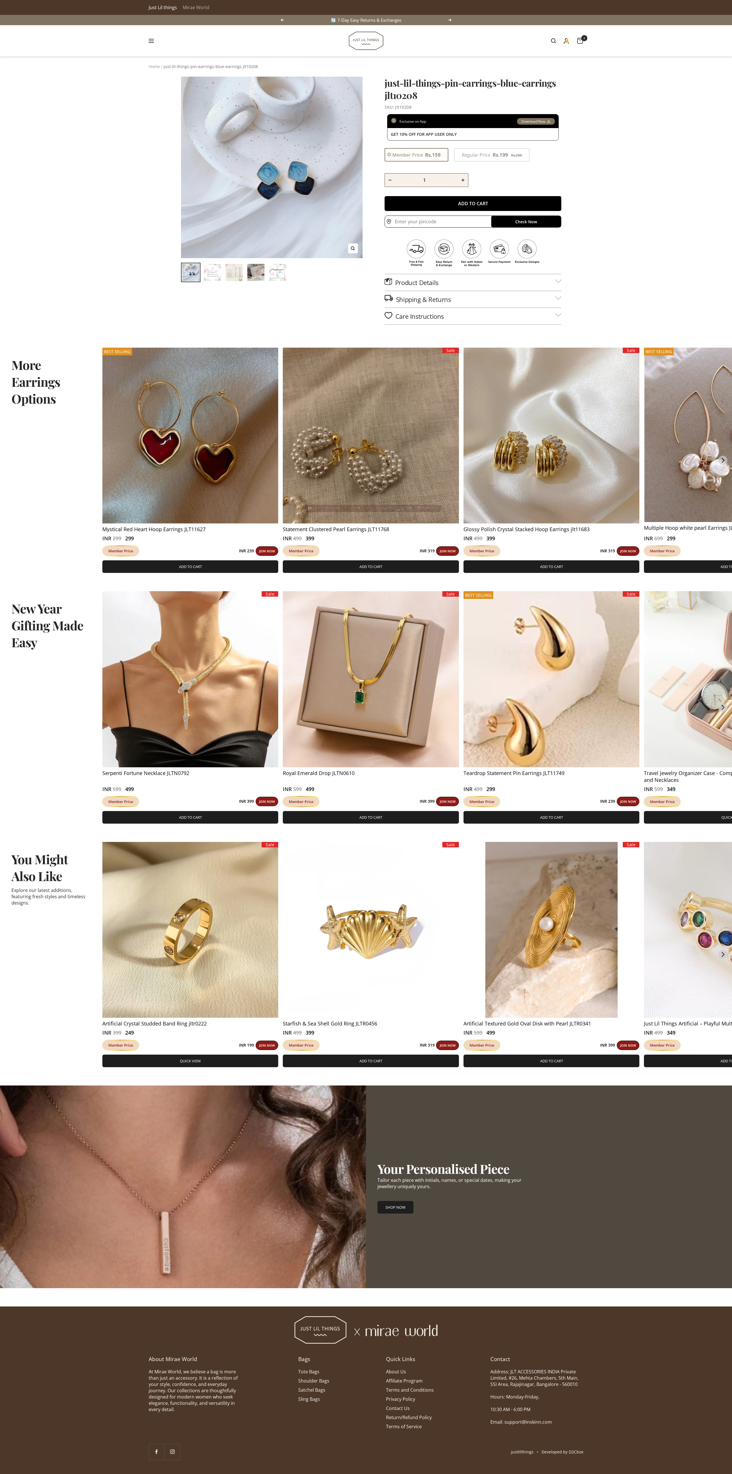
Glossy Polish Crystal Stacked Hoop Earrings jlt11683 (527, 529)
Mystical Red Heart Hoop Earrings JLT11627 (154, 529)
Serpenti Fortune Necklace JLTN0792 (145, 773)
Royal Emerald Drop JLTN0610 (319, 773)
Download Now (533, 121)
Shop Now (395, 1207)
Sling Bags (309, 1399)
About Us (396, 1372)
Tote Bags (308, 1372)
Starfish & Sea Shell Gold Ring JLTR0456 (330, 1023)
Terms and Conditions (410, 1390)
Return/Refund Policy (409, 1417)
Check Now (526, 221)
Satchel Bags (311, 1390)
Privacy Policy (400, 1399)
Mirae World (196, 7)
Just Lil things (163, 7)
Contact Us (398, 1408)
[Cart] (580, 40)
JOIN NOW (267, 551)
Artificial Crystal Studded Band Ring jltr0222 (154, 1023)
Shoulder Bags (313, 1381)
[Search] (553, 40)
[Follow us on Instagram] (172, 1452)
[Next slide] (722, 460)
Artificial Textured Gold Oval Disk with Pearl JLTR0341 (527, 1023)
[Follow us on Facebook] (156, 1452)
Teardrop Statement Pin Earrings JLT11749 (514, 773)
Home (154, 66)
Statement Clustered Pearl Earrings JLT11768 (336, 529)
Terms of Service (404, 1426)
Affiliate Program (404, 1381)
